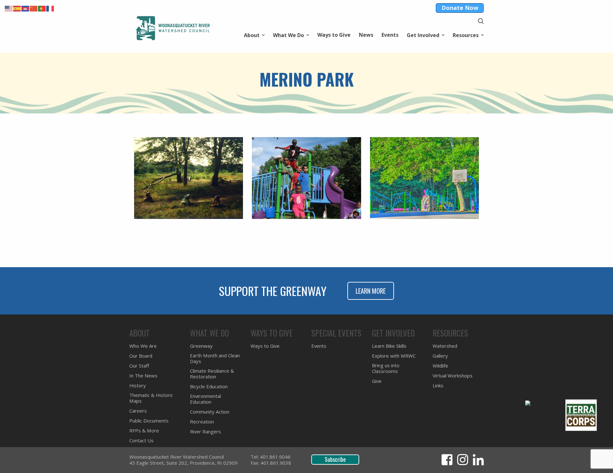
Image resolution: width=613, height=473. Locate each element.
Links (135, 124)
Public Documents (149, 421)
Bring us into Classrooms (385, 368)
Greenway (201, 346)
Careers (139, 116)
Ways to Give (334, 34)
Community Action (152, 124)
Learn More (371, 291)
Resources (466, 35)
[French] (50, 8)
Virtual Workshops (152, 116)
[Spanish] (17, 8)
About (252, 35)
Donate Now (460, 8)
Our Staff (139, 366)
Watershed (143, 124)
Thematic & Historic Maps (161, 133)
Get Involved (423, 35)
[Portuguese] (42, 8)
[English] (9, 8)
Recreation (143, 133)
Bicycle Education (209, 387)
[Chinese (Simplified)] (34, 8)
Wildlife (440, 366)
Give (377, 381)
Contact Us (141, 441)
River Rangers (205, 432)
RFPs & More (144, 431)
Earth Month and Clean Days (215, 358)
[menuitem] (254, 35)
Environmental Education (160, 116)
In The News (143, 376)
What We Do (288, 35)
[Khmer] (25, 8)
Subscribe (335, 459)
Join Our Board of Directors (162, 124)
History (138, 116)
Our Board (140, 356)
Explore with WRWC (394, 356)
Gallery (440, 356)
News (366, 34)
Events (390, 34)
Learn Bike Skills (389, 346)
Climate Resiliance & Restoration (212, 374)
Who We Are (143, 346)
